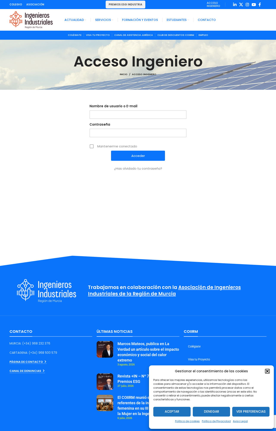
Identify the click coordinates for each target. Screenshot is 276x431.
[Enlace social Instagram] (247, 4)
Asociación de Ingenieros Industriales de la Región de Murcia (164, 290)
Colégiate (194, 346)
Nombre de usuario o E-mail (113, 106)
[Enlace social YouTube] (253, 4)
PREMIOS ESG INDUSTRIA (125, 4)
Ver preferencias (251, 411)
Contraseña (99, 124)
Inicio (123, 74)
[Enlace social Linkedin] (235, 4)
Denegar (211, 411)
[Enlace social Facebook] (259, 4)
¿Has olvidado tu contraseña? (138, 168)
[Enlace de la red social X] (241, 4)
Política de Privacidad (216, 421)
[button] (267, 371)
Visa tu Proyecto (199, 359)
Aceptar (172, 411)
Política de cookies (187, 421)
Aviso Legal (240, 421)
